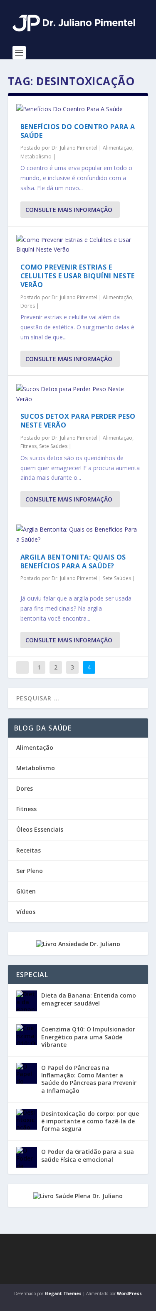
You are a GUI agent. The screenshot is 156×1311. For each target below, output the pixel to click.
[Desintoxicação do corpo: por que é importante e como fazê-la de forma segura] (26, 1119)
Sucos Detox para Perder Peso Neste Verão (78, 421)
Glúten (26, 891)
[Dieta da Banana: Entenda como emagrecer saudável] (26, 1000)
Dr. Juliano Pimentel (74, 147)
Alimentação (117, 147)
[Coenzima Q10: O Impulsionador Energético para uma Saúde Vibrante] (26, 1034)
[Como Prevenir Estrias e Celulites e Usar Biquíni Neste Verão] (78, 245)
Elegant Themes (63, 1293)
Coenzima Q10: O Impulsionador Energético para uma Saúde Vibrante (88, 1036)
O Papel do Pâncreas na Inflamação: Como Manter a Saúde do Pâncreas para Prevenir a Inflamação (88, 1079)
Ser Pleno (29, 871)
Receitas (28, 850)
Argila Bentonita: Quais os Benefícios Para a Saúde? (73, 561)
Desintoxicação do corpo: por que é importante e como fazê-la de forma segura (90, 1121)
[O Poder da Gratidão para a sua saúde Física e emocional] (26, 1157)
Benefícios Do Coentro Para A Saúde (77, 131)
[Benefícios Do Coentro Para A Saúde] (78, 109)
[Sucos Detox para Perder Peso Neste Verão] (78, 394)
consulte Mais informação (68, 210)
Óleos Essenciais (39, 829)
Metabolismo (36, 156)
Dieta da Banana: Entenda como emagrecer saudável (88, 999)
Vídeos (25, 912)
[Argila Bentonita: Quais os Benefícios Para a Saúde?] (78, 534)
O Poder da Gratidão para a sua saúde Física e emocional (87, 1155)
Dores (27, 305)
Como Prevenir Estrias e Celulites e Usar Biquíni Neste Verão (77, 275)
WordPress (129, 1293)
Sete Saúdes (53, 446)
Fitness (28, 446)
